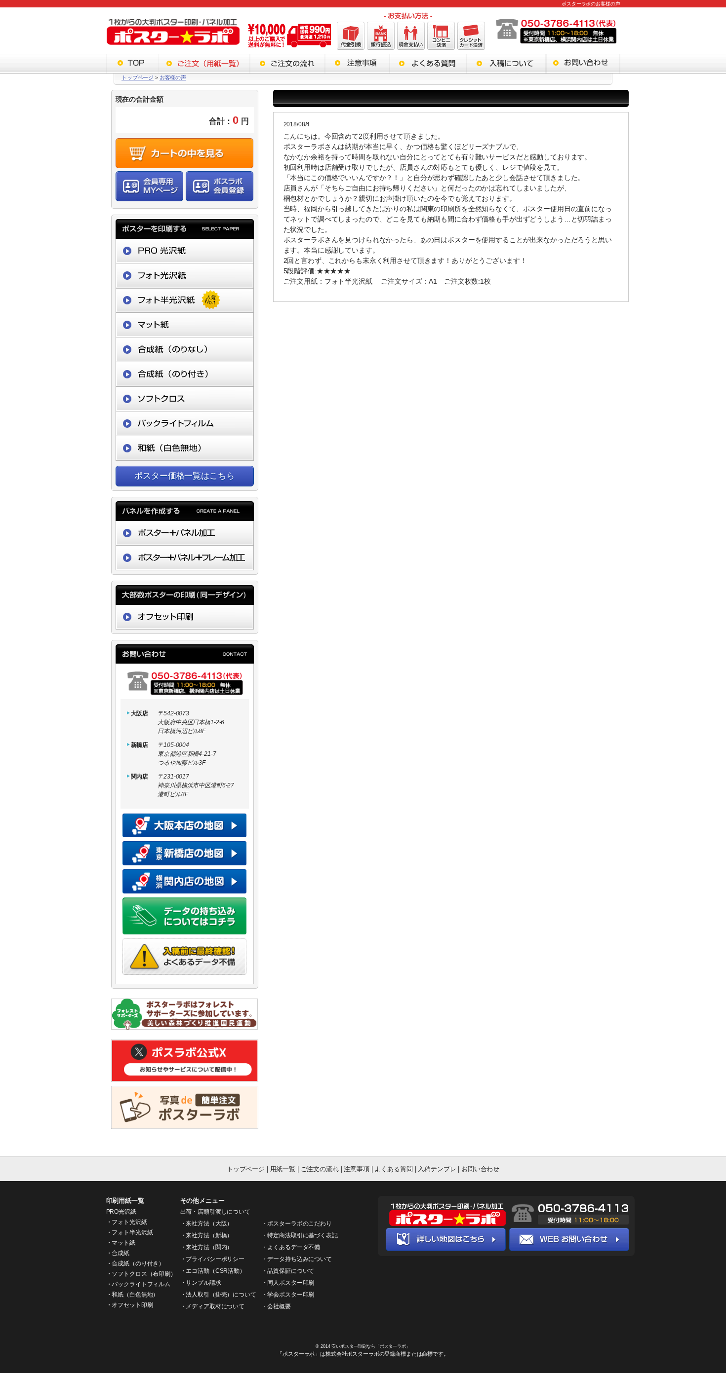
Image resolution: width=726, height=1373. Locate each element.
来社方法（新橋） (209, 1235)
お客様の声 (173, 77)
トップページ (137, 77)
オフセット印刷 (132, 1304)
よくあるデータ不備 (293, 1247)
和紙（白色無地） (135, 1294)
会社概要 (278, 1306)
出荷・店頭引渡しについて (215, 1211)
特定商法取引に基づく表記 (302, 1235)
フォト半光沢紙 (132, 1232)
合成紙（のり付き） (138, 1263)
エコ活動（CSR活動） (215, 1270)
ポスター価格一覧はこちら (184, 476)
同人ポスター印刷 (290, 1282)
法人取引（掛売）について (221, 1294)
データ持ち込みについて (299, 1259)
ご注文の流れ (320, 1169)
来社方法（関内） (209, 1247)
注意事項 (356, 1169)
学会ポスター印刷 (290, 1294)
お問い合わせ (480, 1169)
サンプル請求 (203, 1282)
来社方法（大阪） (209, 1223)
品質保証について (290, 1270)
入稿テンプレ (437, 1169)
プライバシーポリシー (215, 1259)
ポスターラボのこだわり (299, 1223)
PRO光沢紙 (121, 1211)
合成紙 (120, 1253)
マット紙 (123, 1242)
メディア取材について (215, 1306)
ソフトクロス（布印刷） (144, 1273)
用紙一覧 (282, 1169)
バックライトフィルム (141, 1284)
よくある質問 (394, 1169)
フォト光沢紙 (129, 1222)
